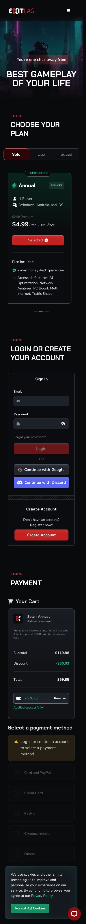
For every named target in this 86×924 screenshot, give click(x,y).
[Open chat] (74, 913)
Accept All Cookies (30, 908)
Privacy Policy (41, 895)
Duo (41, 154)
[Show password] (63, 423)
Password (21, 414)
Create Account (41, 535)
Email (18, 391)
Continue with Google (44, 469)
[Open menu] (68, 10)
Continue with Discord (45, 482)
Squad (66, 154)
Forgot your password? (30, 437)
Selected (35, 240)
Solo (16, 154)
